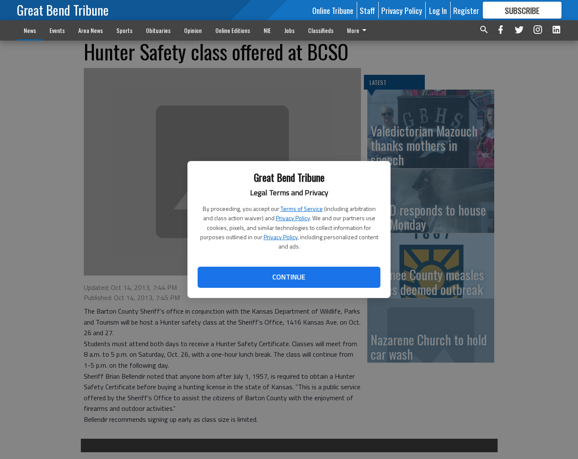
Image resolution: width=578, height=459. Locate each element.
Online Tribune (332, 10)
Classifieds (320, 30)
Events (57, 30)
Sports (124, 30)
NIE (267, 30)
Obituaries (158, 30)
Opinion (193, 30)
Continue (288, 277)
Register (466, 10)
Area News (90, 30)
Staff (367, 10)
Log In (438, 10)
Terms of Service (302, 208)
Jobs (289, 30)
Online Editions (232, 30)
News (30, 30)
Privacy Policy (293, 217)
